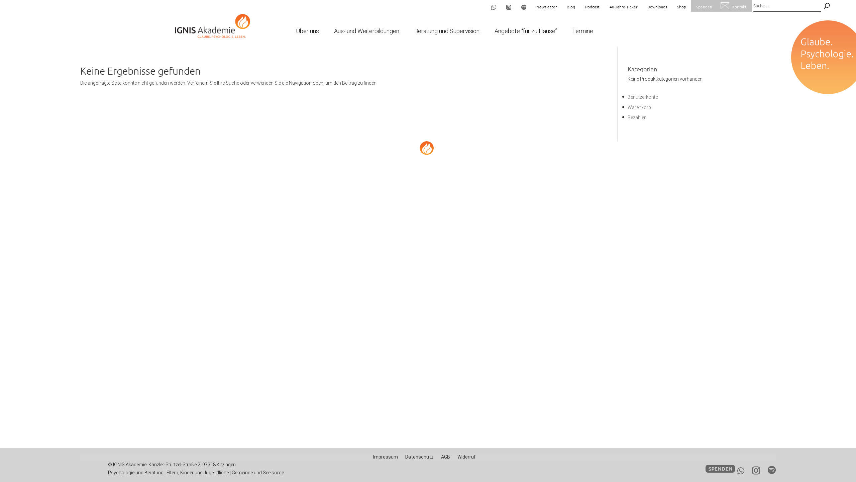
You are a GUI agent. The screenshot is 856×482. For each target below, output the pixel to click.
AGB (445, 457)
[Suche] (827, 6)
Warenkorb (639, 107)
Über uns (307, 31)
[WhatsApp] (740, 471)
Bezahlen (637, 117)
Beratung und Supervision (446, 31)
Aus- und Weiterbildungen (366, 31)
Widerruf (466, 457)
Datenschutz (419, 457)
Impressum (385, 457)
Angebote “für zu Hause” (526, 31)
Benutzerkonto (643, 97)
